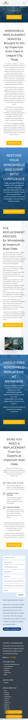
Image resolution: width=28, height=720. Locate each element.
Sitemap (6, 682)
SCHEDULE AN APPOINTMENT (14, 211)
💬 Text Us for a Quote (14, 716)
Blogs (5, 674)
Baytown (6, 692)
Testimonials (7, 672)
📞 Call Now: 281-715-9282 (14, 712)
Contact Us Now (14, 143)
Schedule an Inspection (13, 325)
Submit (20, 595)
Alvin (5, 690)
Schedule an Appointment (12, 629)
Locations (6, 670)
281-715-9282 (11, 657)
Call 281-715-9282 (14, 17)
